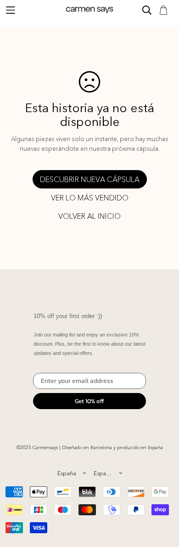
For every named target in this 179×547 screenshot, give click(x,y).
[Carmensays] (89, 9)
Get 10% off (89, 401)
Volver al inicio (89, 216)
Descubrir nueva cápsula (90, 179)
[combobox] (71, 473)
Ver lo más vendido (90, 197)
